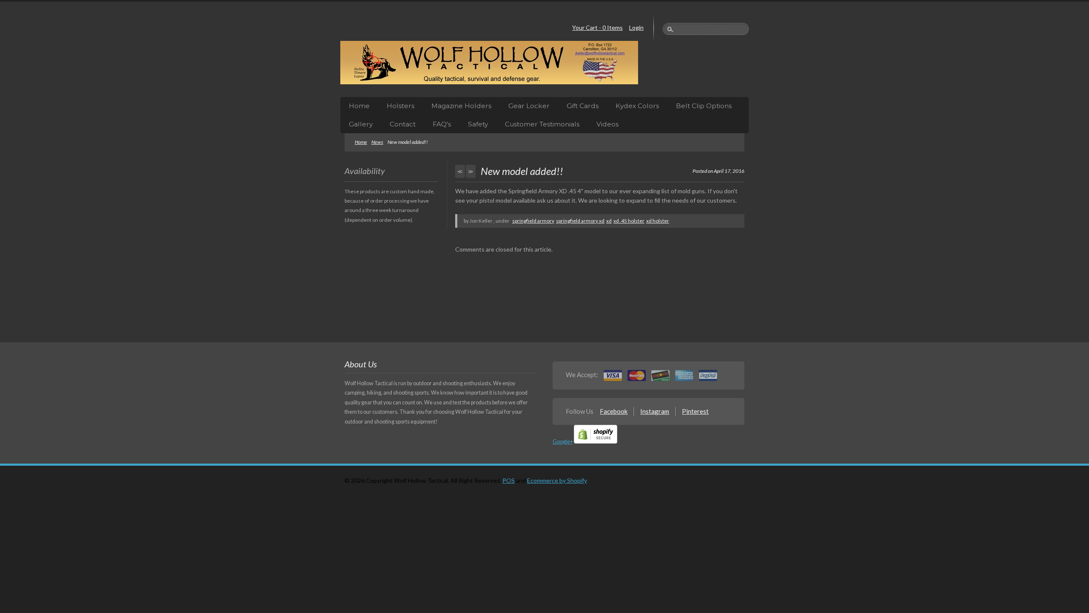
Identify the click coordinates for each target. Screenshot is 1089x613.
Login (636, 27)
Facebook (613, 411)
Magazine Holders (461, 106)
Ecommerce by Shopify (557, 480)
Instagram (654, 411)
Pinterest (695, 411)
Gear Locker (529, 106)
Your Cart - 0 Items (597, 27)
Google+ (563, 441)
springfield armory (533, 221)
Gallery (361, 124)
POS (508, 480)
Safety (478, 124)
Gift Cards (583, 106)
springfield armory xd (580, 221)
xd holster (657, 221)
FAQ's (442, 124)
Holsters (400, 106)
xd (609, 221)
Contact (403, 124)
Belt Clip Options (704, 106)
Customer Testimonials (542, 124)
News (377, 142)
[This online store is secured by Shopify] (595, 441)
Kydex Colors (637, 106)
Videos (607, 124)
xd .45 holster (628, 221)
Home (359, 106)
